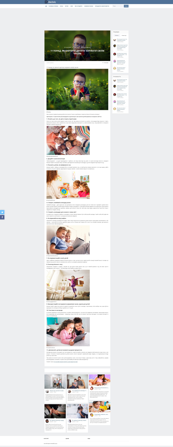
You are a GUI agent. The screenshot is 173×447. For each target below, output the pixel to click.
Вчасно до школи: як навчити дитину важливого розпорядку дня (57, 390)
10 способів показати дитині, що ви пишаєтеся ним (65, 361)
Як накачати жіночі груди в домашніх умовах (121, 69)
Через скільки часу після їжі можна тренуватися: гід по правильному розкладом (122, 46)
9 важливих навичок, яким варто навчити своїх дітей (101, 414)
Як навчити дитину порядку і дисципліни (57, 420)
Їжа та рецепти (78, 6)
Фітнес (66, 6)
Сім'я (71, 6)
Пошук (126, 6)
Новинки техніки (88, 6)
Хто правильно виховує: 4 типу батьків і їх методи (79, 390)
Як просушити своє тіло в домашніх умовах (122, 40)
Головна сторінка (53, 6)
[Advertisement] (86, 18)
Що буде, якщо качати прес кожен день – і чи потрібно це (122, 54)
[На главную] (51, 2)
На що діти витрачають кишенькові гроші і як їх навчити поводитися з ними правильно (101, 387)
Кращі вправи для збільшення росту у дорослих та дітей (121, 62)
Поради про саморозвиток (102, 6)
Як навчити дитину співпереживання (79, 420)
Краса (61, 6)
